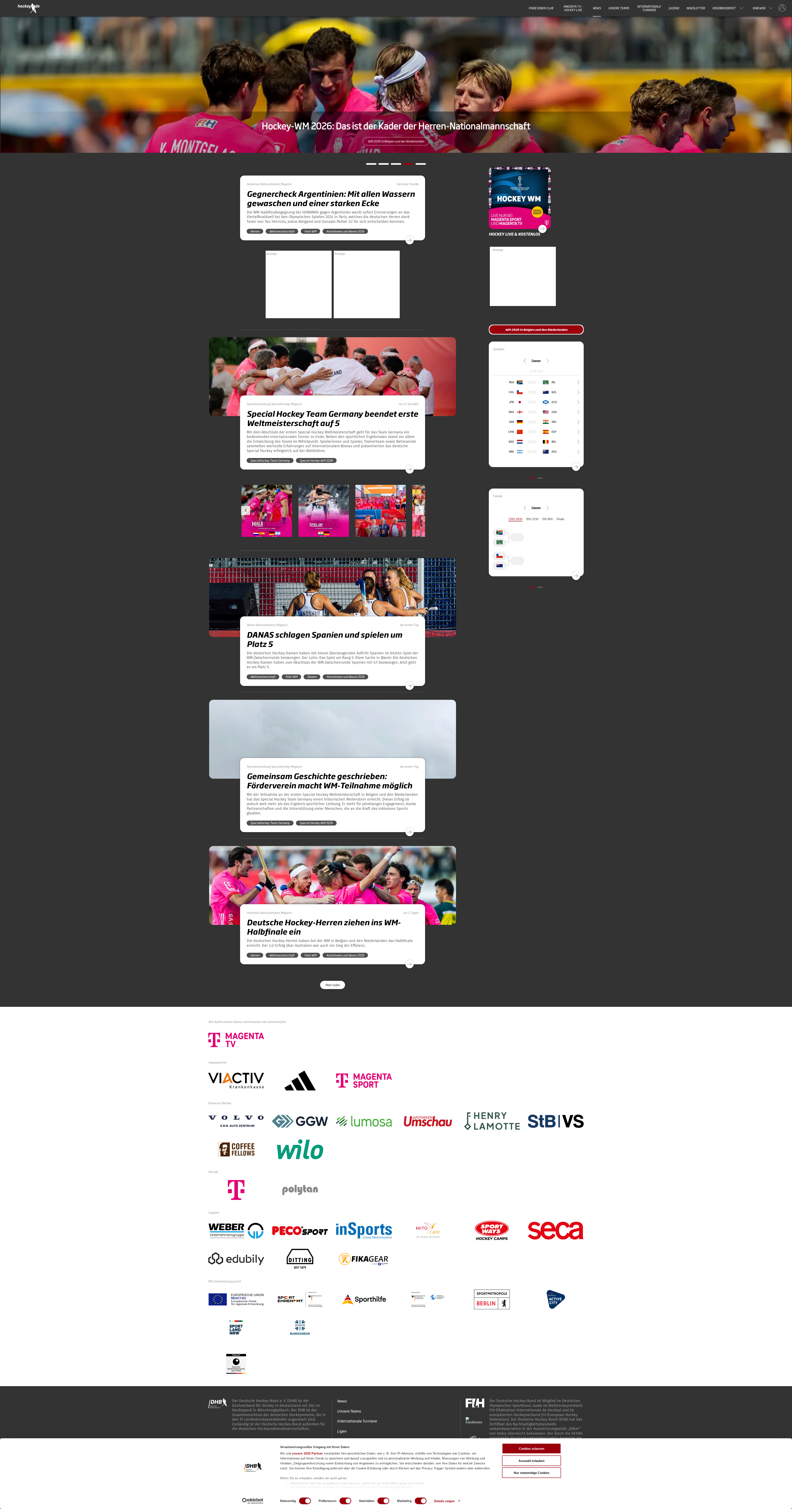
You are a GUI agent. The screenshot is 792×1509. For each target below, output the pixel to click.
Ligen (341, 1431)
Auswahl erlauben (531, 1460)
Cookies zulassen (531, 1448)
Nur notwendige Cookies (531, 1473)
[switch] (345, 1500)
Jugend (674, 8)
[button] (267, 523)
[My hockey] (782, 8)
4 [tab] (405, 165)
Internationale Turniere (649, 8)
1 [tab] (368, 165)
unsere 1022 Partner (307, 1453)
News (597, 8)
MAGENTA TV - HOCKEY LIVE (573, 8)
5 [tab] (418, 165)
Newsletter (695, 8)
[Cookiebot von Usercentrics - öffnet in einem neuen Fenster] (253, 1501)
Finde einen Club (541, 8)
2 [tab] (380, 165)
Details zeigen (444, 1501)
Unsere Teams (618, 8)
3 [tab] (393, 165)
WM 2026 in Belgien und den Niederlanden (396, 141)
